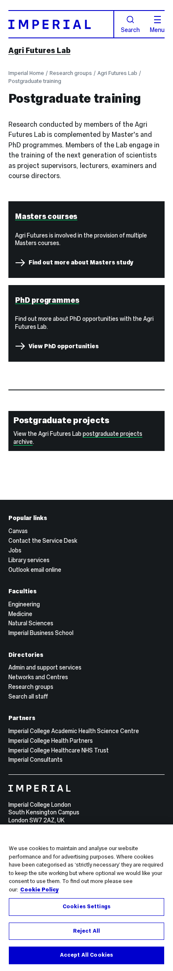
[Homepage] (61, 24)
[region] (86, 897)
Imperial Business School (40, 633)
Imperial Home (26, 73)
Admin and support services (44, 667)
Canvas (18, 531)
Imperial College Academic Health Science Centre (73, 731)
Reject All (86, 931)
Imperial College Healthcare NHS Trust (58, 750)
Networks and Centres (38, 677)
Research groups (71, 73)
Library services (29, 560)
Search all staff (28, 696)
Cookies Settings (86, 906)
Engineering (24, 604)
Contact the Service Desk (42, 540)
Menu (157, 29)
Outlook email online (34, 570)
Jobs (14, 550)
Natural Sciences (30, 623)
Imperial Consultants (35, 759)
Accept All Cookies (86, 955)
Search (130, 29)
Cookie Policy (39, 889)
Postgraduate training (34, 81)
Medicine (20, 614)
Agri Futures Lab (39, 50)
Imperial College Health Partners (50, 740)
